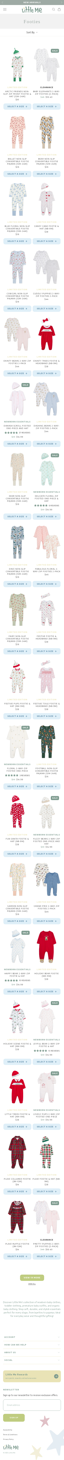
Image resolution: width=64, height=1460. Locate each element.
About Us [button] (10, 1352)
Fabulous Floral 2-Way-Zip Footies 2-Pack (46, 570)
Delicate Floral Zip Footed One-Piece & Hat (46, 498)
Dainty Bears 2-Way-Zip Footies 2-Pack (17, 362)
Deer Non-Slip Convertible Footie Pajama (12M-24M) (17, 498)
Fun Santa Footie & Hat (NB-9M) (17, 840)
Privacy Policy (8, 1439)
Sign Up (14, 1417)
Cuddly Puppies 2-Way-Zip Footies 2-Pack (46, 294)
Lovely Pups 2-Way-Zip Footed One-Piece (46, 1115)
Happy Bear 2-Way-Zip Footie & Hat (17, 974)
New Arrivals (32, 2)
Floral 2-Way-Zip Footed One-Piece (17, 769)
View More (32, 1277)
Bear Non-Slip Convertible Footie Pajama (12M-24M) (46, 161)
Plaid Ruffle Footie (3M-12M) (17, 1245)
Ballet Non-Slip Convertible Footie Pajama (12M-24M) (17, 161)
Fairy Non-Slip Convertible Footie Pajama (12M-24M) (17, 638)
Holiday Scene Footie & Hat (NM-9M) (17, 1045)
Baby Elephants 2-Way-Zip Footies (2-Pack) (46, 92)
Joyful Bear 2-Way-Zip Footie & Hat (47, 1045)
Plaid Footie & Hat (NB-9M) (47, 1180)
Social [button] (8, 1360)
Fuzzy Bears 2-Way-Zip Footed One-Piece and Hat (46, 841)
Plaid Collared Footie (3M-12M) (17, 1180)
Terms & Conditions (10, 1434)
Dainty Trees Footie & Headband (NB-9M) (46, 362)
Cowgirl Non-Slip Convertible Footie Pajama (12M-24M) (17, 296)
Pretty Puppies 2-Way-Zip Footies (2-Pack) (46, 1245)
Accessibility (7, 1430)
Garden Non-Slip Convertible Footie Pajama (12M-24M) (17, 908)
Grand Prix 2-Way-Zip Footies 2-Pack (46, 907)
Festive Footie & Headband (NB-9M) (46, 637)
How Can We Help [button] (15, 1345)
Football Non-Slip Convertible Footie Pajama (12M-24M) (46, 771)
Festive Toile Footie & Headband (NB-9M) (46, 704)
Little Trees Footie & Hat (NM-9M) (17, 1115)
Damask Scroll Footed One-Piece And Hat (17, 427)
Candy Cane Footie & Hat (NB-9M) (46, 227)
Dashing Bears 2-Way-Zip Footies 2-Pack (46, 427)
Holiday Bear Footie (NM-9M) (46, 974)
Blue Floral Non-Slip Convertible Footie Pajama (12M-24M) (17, 228)
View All (32, 1284)
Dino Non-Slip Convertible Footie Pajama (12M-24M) (17, 571)
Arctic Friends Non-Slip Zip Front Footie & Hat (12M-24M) (17, 94)
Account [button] (9, 1337)
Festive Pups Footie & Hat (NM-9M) (17, 704)
